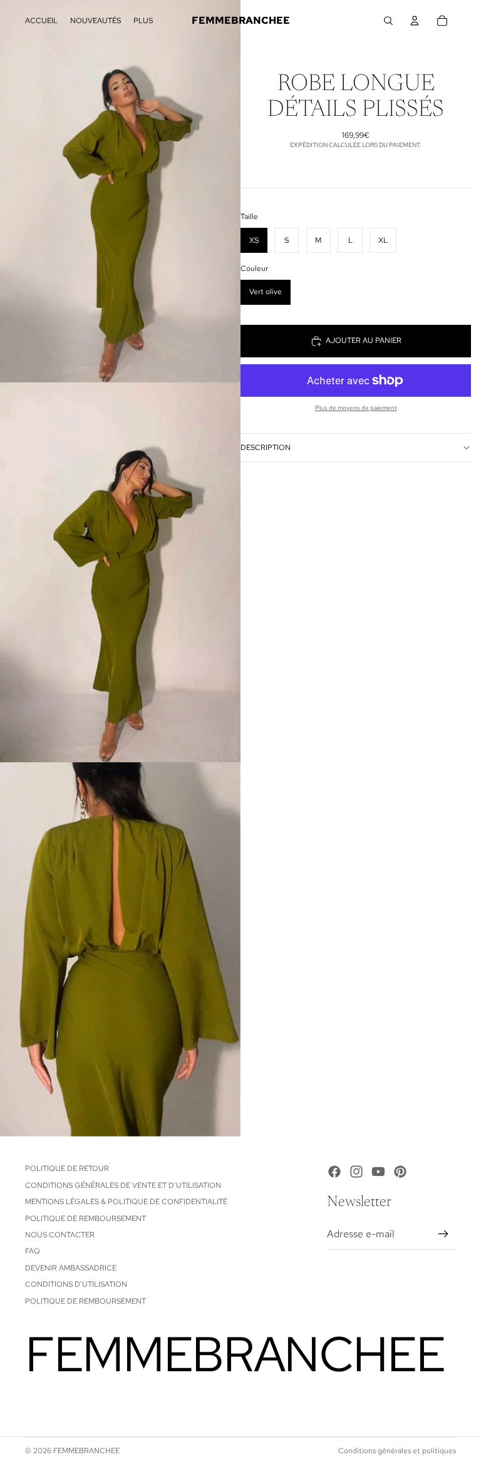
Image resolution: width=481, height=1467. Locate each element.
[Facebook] (334, 1171)
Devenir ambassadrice (70, 1268)
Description (265, 447)
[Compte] (414, 20)
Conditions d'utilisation (76, 1284)
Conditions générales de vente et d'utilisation (123, 1185)
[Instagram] (356, 1171)
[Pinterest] (400, 1171)
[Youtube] (378, 1171)
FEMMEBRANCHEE (86, 1451)
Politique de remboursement (85, 1219)
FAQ (32, 1251)
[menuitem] (143, 21)
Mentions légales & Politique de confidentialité (126, 1202)
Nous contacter (60, 1235)
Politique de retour (67, 1168)
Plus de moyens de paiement (356, 408)
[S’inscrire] (443, 1234)
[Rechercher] (388, 20)
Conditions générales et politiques (397, 1451)
